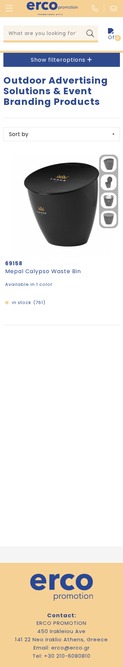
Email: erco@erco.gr (61, 647)
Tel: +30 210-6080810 (61, 655)
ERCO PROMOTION (61, 623)
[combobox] (43, 33)
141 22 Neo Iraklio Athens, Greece (61, 639)
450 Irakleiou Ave (61, 631)
